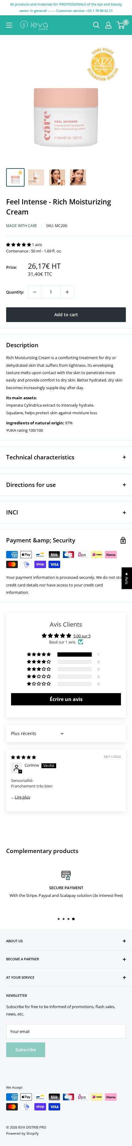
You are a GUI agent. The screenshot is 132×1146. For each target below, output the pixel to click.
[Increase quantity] (67, 292)
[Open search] (96, 25)
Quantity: (15, 292)
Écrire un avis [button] (66, 699)
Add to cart (66, 314)
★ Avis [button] (127, 578)
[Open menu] (9, 25)
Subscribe (25, 1050)
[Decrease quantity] (34, 292)
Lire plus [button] (22, 797)
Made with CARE (21, 225)
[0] (121, 25)
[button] (19, 244)
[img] (23, 757)
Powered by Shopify (22, 1133)
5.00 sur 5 (82, 636)
